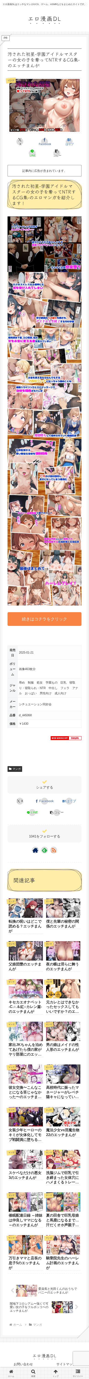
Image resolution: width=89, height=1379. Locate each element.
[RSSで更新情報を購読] (53, 850)
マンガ (17, 768)
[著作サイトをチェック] (35, 850)
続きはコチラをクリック (44, 619)
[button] (57, 153)
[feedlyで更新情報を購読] (44, 850)
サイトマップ (66, 1364)
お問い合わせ (23, 1364)
